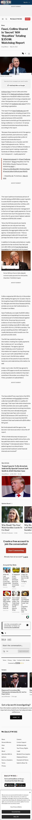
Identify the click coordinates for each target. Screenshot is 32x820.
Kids (3, 748)
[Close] (30, 792)
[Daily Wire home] (16, 19)
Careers (19, 739)
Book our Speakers (7, 760)
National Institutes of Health (20, 94)
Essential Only (16, 811)
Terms (3, 763)
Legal (18, 751)
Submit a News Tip (22, 763)
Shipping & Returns (22, 757)
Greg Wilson (4, 46)
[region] (16, 805)
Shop (3, 745)
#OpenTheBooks (24, 159)
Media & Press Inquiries (23, 754)
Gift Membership (21, 745)
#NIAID (25, 171)
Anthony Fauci (6, 92)
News (3, 739)
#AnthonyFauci (25, 169)
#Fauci (14, 162)
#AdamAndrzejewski (10, 159)
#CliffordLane (17, 171)
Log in (25, 557)
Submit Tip (16, 717)
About (3, 751)
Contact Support (21, 742)
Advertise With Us (7, 754)
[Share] (29, 53)
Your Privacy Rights (22, 748)
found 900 (18, 398)
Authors (4, 757)
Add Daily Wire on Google (17, 85)
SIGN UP (27, 19)
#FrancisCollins (8, 171)
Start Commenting (16, 550)
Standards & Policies (22, 760)
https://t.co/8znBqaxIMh (11, 169)
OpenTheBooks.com (19, 111)
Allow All (16, 816)
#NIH (12, 166)
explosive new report (19, 104)
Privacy (4, 766)
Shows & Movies (6, 742)
